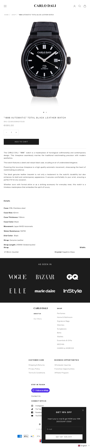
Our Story (38, 319)
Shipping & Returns (37, 365)
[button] (84, 445)
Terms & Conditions (37, 373)
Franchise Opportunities (64, 369)
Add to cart (21, 142)
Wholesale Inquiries (62, 365)
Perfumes (61, 313)
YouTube (39, 416)
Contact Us (35, 396)
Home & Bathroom (65, 317)
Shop (14, 15)
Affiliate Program (61, 373)
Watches (60, 325)
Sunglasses (61, 329)
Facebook (39, 412)
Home (6, 15)
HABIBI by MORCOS (65, 348)
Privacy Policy (34, 369)
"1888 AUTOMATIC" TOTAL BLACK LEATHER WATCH (36, 15)
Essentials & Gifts (64, 340)
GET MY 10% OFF (64, 437)
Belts (59, 333)
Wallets (60, 337)
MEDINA (60, 344)
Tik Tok (38, 409)
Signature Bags (63, 321)
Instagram (39, 406)
